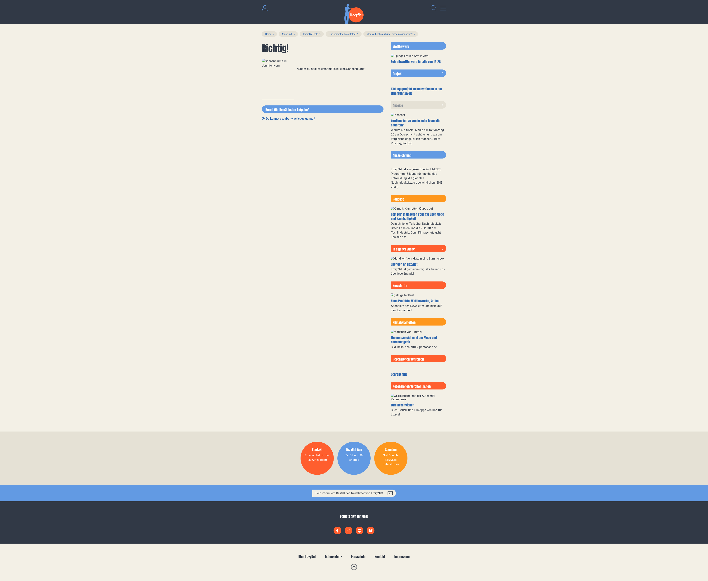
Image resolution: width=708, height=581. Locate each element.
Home (268, 34)
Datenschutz (333, 556)
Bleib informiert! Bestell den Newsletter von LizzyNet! (349, 493)
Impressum (402, 556)
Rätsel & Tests (310, 34)
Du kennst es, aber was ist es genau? (290, 118)
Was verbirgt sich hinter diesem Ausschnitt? (389, 34)
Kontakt (380, 556)
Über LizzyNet (307, 556)
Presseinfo (358, 556)
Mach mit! (287, 34)
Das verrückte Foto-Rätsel (342, 34)
